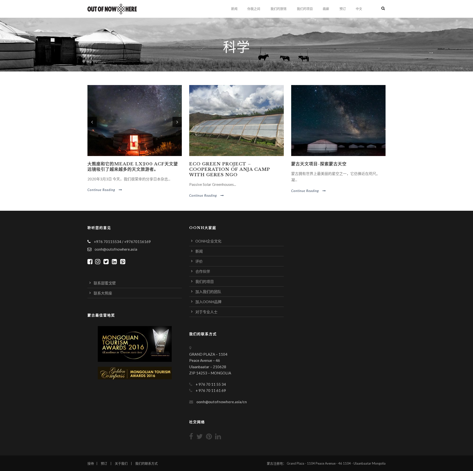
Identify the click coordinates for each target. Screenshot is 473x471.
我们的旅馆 (278, 9)
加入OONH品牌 (208, 301)
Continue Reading (101, 190)
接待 (90, 463)
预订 (342, 9)
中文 (359, 9)
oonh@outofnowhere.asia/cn (221, 402)
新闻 (234, 9)
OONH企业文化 (208, 241)
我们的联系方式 (146, 463)
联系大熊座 (103, 293)
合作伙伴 (202, 271)
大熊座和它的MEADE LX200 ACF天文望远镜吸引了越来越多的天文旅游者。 (132, 166)
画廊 (326, 9)
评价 (199, 261)
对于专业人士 (206, 312)
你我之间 (253, 9)
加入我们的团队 (208, 291)
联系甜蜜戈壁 (105, 283)
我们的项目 (305, 9)
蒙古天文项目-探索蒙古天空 (319, 164)
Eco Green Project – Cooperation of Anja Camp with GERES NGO (229, 169)
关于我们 (121, 463)
